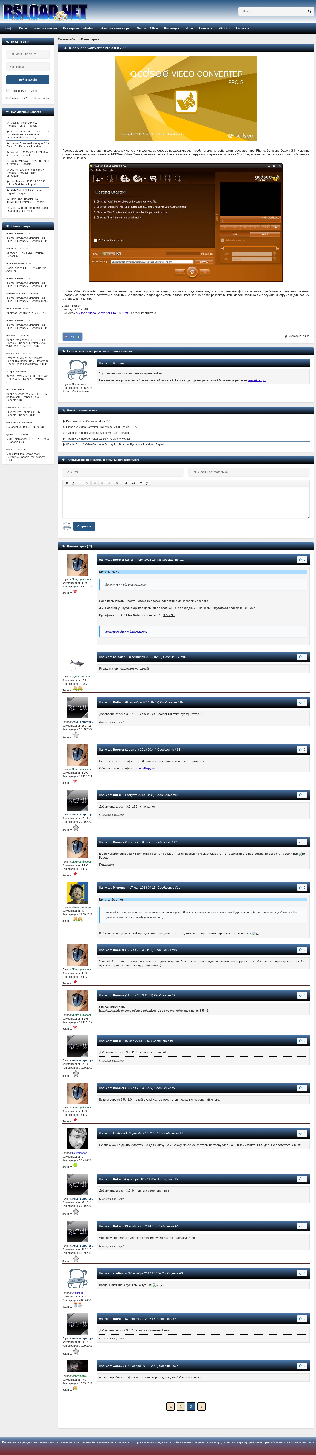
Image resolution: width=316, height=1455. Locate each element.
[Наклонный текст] (73, 483)
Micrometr (120, 887)
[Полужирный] (67, 483)
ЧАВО (223, 28)
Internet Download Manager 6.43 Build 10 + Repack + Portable (28, 145)
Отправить (84, 526)
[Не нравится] (66, 336)
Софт (9, 28)
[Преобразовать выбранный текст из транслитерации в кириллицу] (140, 483)
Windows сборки (45, 28)
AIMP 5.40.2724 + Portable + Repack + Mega (25, 192)
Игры (189, 28)
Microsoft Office (147, 28)
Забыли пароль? (16, 98)
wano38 (118, 1366)
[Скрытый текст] (126, 483)
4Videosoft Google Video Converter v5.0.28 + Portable (98, 432)
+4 (72, 336)
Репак (23, 28)
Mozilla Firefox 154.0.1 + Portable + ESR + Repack (23, 124)
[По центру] (102, 483)
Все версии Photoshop (78, 28)
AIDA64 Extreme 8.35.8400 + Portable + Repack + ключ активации (25, 172)
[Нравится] (79, 336)
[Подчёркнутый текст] (79, 483)
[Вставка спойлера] (147, 483)
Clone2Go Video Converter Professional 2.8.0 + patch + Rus (101, 427)
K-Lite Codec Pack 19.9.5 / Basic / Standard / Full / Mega (27, 209)
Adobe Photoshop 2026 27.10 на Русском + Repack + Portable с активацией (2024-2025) (28, 134)
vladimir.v (120, 1273)
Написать (242, 28)
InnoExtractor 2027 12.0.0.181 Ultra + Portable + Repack (26, 183)
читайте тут (257, 380)
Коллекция (171, 28)
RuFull (118, 702)
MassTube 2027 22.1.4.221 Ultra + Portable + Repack (28, 154)
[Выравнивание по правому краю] (109, 483)
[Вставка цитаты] (133, 483)
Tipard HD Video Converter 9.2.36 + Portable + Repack (98, 438)
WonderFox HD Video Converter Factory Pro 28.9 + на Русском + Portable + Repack (115, 444)
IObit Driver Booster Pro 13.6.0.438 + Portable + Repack (25, 201)
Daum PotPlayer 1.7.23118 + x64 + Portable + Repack (28, 162)
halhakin (119, 657)
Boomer (118, 559)
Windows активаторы (115, 28)
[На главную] (56, 11)
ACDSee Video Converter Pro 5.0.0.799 (103, 313)
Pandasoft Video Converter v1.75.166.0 (89, 421)
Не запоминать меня (24, 90)
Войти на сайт (28, 79)
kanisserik (120, 1133)
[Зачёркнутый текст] (87, 483)
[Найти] (309, 11)
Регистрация (41, 98)
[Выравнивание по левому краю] (95, 483)
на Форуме (147, 768)
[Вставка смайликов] (117, 483)
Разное (204, 28)
